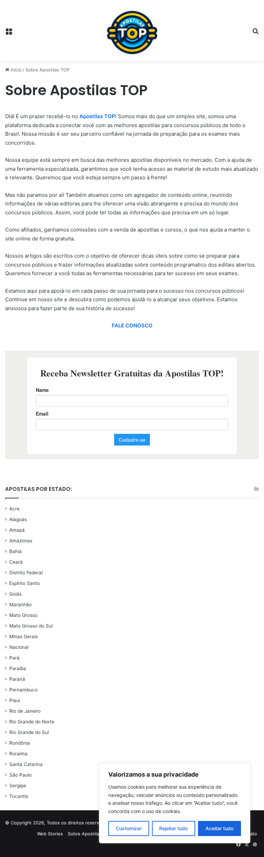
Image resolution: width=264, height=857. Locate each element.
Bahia (15, 551)
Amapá (17, 530)
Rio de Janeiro (25, 711)
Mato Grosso (23, 615)
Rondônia (19, 743)
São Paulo (20, 775)
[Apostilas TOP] (132, 30)
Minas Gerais (23, 636)
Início (15, 69)
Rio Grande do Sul (29, 732)
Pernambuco (23, 689)
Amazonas (20, 540)
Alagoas (18, 519)
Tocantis (18, 796)
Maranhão (20, 604)
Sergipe (17, 785)
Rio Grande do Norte (31, 721)
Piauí (14, 700)
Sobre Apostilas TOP (90, 833)
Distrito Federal (26, 572)
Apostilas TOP (97, 116)
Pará (14, 658)
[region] (174, 803)
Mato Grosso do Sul (31, 626)
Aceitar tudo (219, 828)
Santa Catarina (26, 764)
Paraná (17, 679)
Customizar (129, 828)
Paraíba (17, 668)
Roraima (18, 753)
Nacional (19, 647)
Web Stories (50, 833)
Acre (14, 508)
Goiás (15, 594)
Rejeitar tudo (173, 828)
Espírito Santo (24, 583)
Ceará (16, 562)
